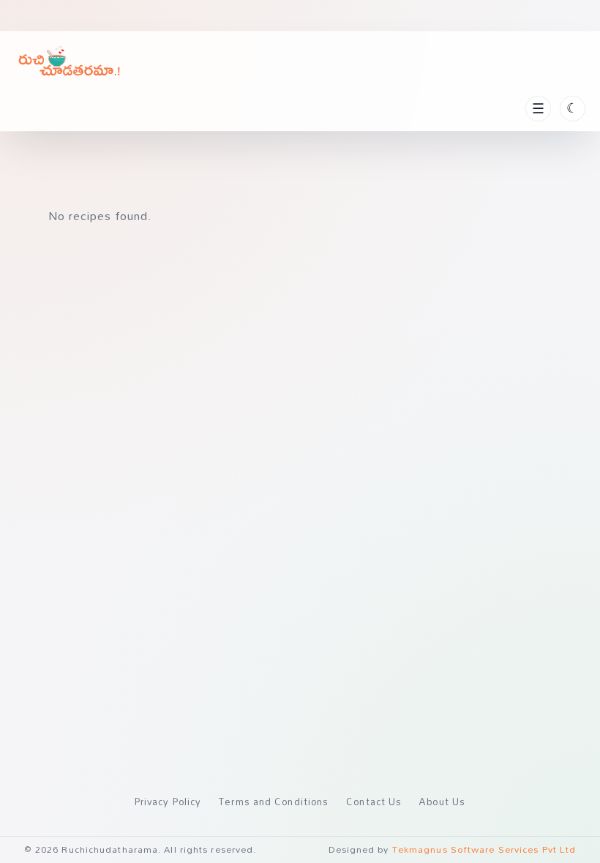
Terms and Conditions (274, 801)
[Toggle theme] (572, 108)
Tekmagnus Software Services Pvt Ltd (484, 849)
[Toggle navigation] (538, 108)
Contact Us (374, 801)
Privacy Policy (168, 801)
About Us (442, 801)
